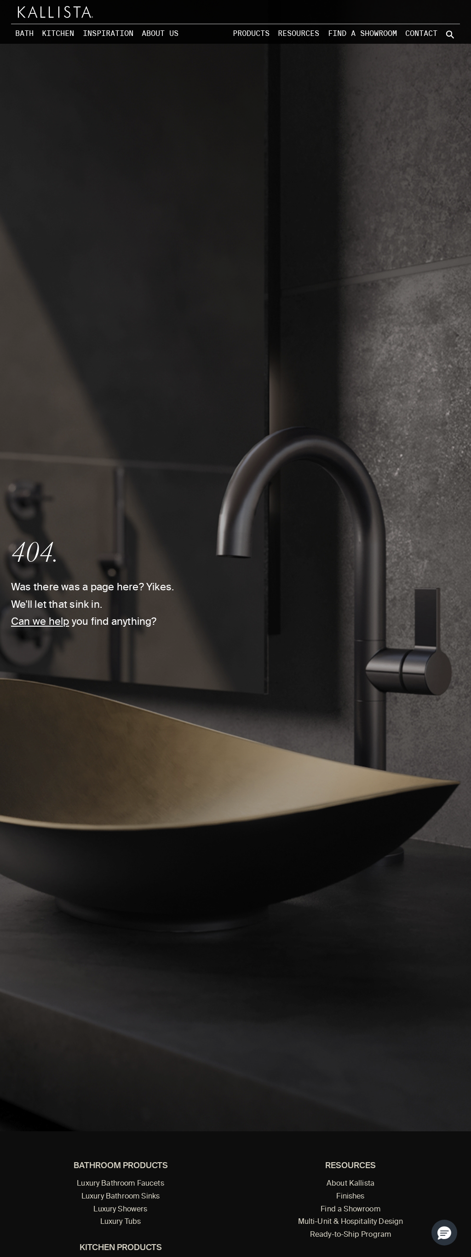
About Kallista (350, 1183)
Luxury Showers (120, 1209)
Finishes (350, 1196)
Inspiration (108, 33)
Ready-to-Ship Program (350, 1235)
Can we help (40, 622)
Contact (421, 33)
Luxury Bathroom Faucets (120, 1183)
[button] (444, 1232)
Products (251, 33)
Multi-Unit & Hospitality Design (350, 1222)
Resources (298, 33)
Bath (24, 33)
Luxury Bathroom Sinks (120, 1196)
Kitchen (58, 33)
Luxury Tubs (120, 1222)
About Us (160, 33)
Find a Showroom (362, 33)
